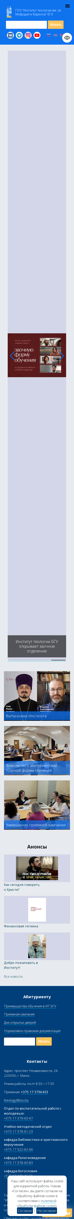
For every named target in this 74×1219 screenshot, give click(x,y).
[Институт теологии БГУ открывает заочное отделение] (37, 659)
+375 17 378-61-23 (18, 1131)
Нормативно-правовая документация (32, 1030)
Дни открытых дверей (20, 1022)
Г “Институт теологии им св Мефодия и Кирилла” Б (38, 12)
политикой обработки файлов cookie (36, 1203)
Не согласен (46, 1210)
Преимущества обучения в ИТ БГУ (30, 1006)
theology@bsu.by (16, 1100)
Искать (55, 24)
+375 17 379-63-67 (18, 1118)
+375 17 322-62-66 (18, 1149)
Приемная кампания (19, 1014)
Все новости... (14, 976)
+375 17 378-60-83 (18, 1162)
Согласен (25, 1210)
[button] (12, 356)
